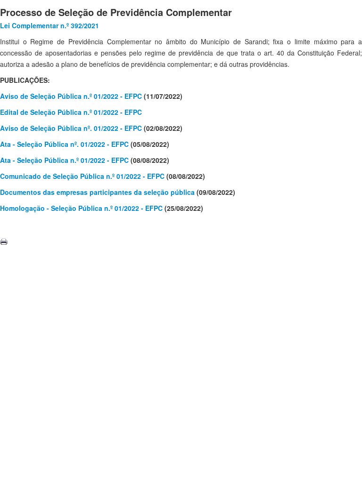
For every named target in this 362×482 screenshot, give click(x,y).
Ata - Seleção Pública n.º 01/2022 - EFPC (64, 160)
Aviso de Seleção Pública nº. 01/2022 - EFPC (71, 128)
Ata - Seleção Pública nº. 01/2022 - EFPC (64, 144)
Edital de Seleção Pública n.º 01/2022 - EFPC (71, 112)
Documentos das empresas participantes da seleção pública (97, 192)
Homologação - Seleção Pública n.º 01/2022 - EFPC (81, 208)
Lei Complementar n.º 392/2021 (49, 25)
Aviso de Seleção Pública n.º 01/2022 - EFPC (71, 96)
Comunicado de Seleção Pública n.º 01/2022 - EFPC (82, 176)
